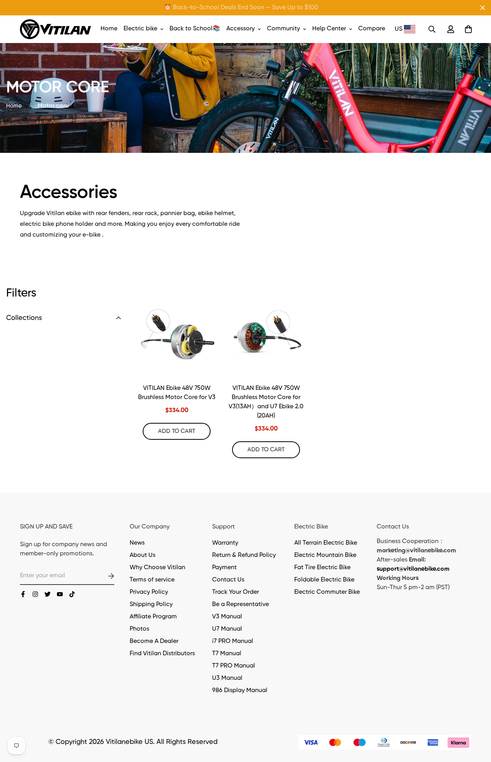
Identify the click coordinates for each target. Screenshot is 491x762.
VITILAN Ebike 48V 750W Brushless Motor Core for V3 (177, 393)
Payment (224, 568)
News (137, 543)
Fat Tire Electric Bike (322, 568)
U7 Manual (227, 629)
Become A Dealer (154, 641)
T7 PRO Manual (233, 666)
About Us (142, 555)
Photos (139, 629)
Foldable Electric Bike (324, 580)
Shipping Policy (151, 604)
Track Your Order (235, 592)
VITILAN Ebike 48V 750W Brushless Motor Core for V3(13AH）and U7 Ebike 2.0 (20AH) (266, 402)
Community (283, 29)
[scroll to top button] (476, 720)
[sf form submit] (102, 576)
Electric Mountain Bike (325, 555)
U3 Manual (227, 678)
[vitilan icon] (23, 594)
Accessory (240, 29)
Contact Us (228, 580)
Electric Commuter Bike (327, 592)
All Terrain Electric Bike (325, 543)
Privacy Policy (149, 592)
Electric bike (140, 29)
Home (109, 29)
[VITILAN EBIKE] (55, 29)
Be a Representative (240, 604)
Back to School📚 (195, 29)
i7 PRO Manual (232, 641)
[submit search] (432, 29)
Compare (371, 29)
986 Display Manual (239, 690)
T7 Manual (226, 654)
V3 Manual (227, 617)
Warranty (225, 543)
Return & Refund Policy (244, 555)
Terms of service (152, 580)
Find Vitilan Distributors (162, 654)
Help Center (329, 29)
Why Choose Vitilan (157, 568)
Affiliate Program (153, 617)
